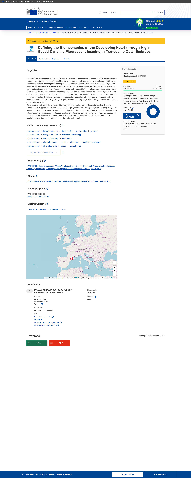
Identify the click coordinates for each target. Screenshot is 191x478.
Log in (104, 12)
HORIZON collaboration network (53, 325)
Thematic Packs (40, 27)
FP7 (54, 32)
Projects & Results (56, 27)
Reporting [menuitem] (55, 59)
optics (63, 142)
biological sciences (50, 131)
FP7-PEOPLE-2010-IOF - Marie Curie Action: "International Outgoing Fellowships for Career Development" (68, 181)
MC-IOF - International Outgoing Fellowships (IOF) (46, 209)
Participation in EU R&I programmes (55, 322)
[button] (113, 12)
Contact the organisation (51, 317)
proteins (94, 131)
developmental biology (71, 135)
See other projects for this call (38, 197)
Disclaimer (114, 278)
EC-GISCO (78, 278)
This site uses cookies (31, 474)
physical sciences (50, 142)
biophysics (67, 138)
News (84, 27)
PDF (61, 343)
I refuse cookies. (160, 474)
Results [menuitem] (66, 59)
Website (45, 320)
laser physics (75, 146)
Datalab (91, 27)
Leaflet (46, 278)
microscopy (74, 142)
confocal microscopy (91, 142)
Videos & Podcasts (72, 27)
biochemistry (67, 131)
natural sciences (32, 131)
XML (39, 343)
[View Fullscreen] (114, 262)
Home (29, 27)
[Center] (114, 270)
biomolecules (81, 131)
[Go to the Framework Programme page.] (30, 49)
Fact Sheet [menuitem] (32, 59)
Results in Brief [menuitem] (44, 59)
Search (99, 27)
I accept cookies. (127, 474)
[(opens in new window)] (44, 11)
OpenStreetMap (60, 278)
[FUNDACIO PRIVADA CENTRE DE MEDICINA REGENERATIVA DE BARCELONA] (72, 258)
